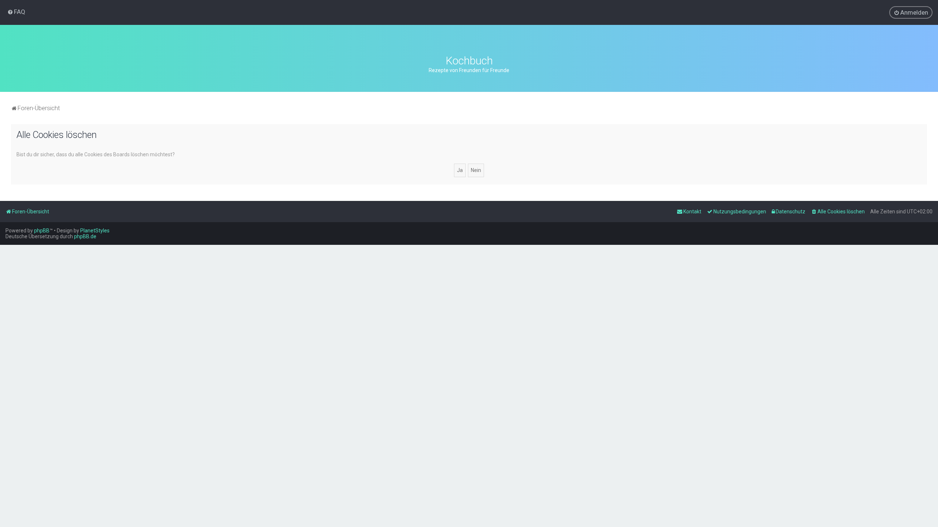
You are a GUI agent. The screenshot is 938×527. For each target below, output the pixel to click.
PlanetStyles (95, 230)
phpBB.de (85, 236)
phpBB (41, 230)
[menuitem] (16, 11)
